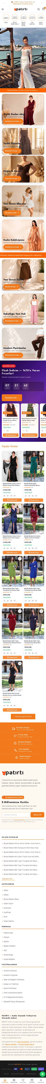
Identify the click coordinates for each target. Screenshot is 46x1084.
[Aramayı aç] (38, 9)
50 (14, 495)
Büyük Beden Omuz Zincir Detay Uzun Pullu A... (23, 843)
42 (7, 430)
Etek (5, 917)
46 (7, 495)
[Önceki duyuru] (4, 3)
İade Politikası (31, 1074)
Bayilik (6, 941)
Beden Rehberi (9, 946)
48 (11, 495)
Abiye (6, 890)
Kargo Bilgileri (9, 959)
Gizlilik (6, 1074)
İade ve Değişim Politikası (14, 980)
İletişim (7, 937)
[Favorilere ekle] (17, 406)
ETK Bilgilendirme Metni (13, 997)
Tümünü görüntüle (23, 716)
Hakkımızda (8, 933)
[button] (23, 58)
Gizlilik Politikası (19, 820)
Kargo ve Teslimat (11, 984)
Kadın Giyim (8, 904)
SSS (5, 950)
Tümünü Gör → (12, 397)
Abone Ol (37, 815)
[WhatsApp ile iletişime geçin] (42, 1074)
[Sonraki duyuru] (41, 3)
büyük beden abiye (26, 1044)
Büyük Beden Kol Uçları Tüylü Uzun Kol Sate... (22, 856)
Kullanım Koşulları (11, 975)
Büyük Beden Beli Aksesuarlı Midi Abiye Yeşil (21, 848)
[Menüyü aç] (2, 9)
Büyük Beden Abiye (11, 899)
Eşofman (7, 912)
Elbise (6, 895)
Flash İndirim (9, 921)
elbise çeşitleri (11, 1044)
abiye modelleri (23, 1042)
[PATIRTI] (21, 9)
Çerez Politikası (10, 988)
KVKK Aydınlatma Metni (13, 993)
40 (4, 430)
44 (26, 430)
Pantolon (7, 908)
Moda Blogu (8, 955)
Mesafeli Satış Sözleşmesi (14, 1002)
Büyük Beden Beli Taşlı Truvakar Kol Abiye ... (21, 861)
